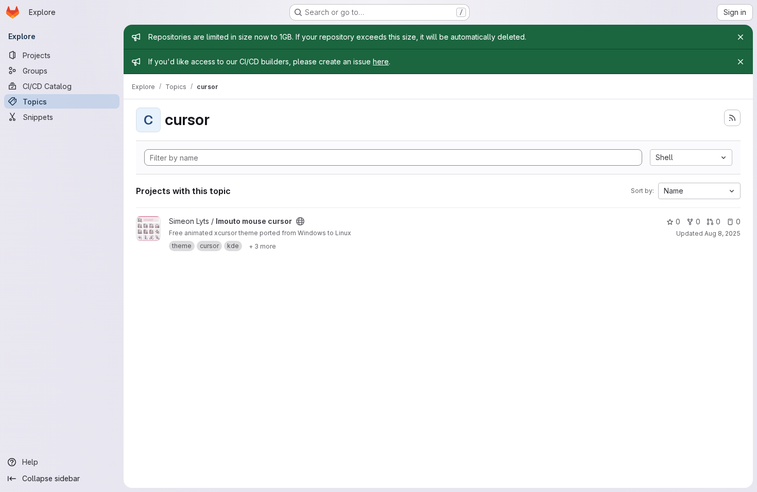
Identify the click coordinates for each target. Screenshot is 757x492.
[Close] (740, 37)
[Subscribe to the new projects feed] (732, 118)
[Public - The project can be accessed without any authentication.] (300, 221)
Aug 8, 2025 (722, 233)
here (381, 61)
